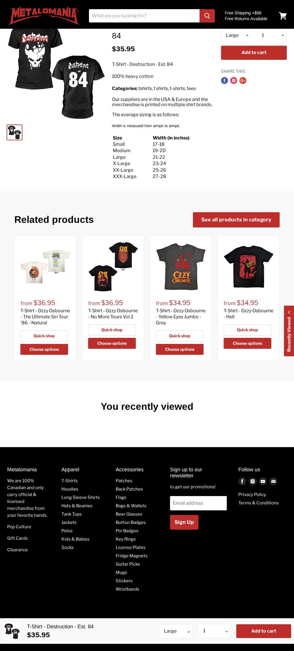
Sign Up (184, 522)
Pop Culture (19, 526)
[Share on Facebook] (224, 80)
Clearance (17, 549)
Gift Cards (17, 538)
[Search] (207, 15)
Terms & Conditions (258, 503)
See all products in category (236, 220)
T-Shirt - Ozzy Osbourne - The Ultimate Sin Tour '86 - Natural (45, 317)
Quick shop (44, 335)
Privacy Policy (252, 494)
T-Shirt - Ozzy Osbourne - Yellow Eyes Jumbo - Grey (181, 317)
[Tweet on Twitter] (233, 80)
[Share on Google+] (242, 80)
